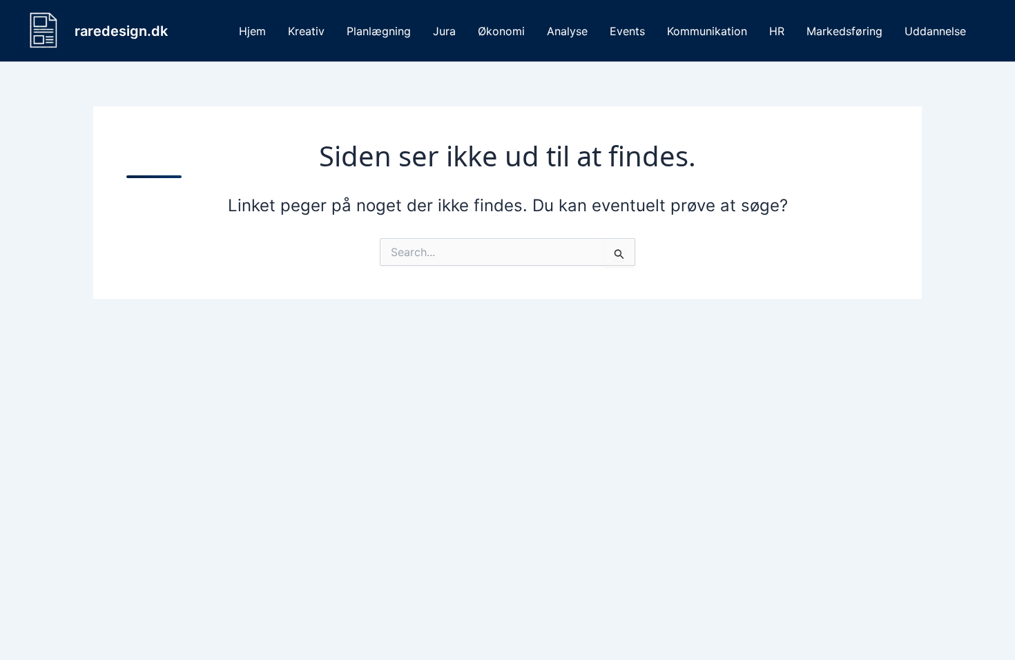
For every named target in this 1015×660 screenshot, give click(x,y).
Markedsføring (844, 31)
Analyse (567, 31)
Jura (444, 31)
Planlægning (379, 31)
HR (776, 31)
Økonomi (501, 31)
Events (627, 31)
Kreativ (306, 31)
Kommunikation (707, 31)
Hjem (252, 31)
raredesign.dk (121, 31)
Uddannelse (935, 31)
